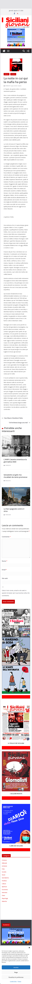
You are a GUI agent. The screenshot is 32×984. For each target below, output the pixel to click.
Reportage (5, 903)
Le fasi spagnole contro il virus (14, 515)
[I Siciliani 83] (4, 12)
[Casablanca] (23, 1)
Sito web (5, 583)
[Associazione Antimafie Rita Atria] (20, 6)
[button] (29, 948)
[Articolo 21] (17, 1)
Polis (3, 874)
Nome (4, 566)
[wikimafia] (15, 9)
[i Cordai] (16, 4)
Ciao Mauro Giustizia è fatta (13, 423)
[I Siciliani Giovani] (4, 56)
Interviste (4, 898)
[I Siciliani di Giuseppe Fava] (21, 9)
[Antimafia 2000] (3, 1)
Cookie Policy (13, 981)
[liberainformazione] (3, 6)
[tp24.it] (11, 9)
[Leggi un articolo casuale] (28, 56)
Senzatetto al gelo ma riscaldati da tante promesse (15, 481)
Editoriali (4, 868)
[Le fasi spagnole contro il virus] (16, 494)
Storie (3, 880)
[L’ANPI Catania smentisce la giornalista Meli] (16, 442)
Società (4, 877)
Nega (16, 972)
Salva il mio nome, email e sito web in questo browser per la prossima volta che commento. (16, 598)
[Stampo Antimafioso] (2, 9)
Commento (6, 542)
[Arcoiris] (11, 1)
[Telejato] (8, 9)
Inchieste (4, 871)
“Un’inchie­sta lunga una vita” (18, 428)
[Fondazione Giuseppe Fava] (18, 9)
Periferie (4, 886)
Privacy (19, 981)
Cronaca (13, 79)
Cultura (4, 889)
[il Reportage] (23, 4)
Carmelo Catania (17, 91)
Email (4, 575)
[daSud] (27, 1)
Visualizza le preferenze (16, 977)
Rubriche (4, 906)
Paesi (3, 900)
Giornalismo (5, 883)
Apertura (4, 892)
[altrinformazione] (16, 12)
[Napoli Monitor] (10, 6)
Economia (5, 895)
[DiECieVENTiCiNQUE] (7, 4)
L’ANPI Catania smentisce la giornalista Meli (15, 465)
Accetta (16, 967)
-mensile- (6, 79)
